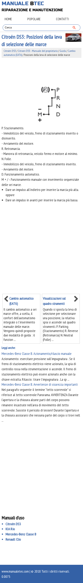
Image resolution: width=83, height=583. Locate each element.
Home (8, 19)
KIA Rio (10, 529)
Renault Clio (13, 539)
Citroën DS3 (10, 51)
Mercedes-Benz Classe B (21, 534)
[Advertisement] (41, 71)
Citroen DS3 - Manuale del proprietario (38, 51)
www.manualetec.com (15, 571)
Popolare (33, 19)
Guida (63, 51)
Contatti (62, 19)
